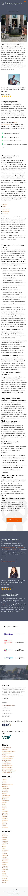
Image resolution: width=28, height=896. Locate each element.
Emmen (4, 822)
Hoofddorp (5, 843)
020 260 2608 (6, 716)
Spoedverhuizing (6, 760)
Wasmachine (6, 209)
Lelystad (4, 853)
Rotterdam (5, 868)
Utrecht (4, 875)
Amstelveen (5, 788)
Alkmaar (4, 779)
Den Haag (4, 813)
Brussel (4, 806)
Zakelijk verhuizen (7, 772)
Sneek (3, 871)
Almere (4, 782)
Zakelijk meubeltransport (9, 771)
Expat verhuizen (6, 747)
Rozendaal (5, 869)
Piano (4, 206)
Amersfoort (7, 549)
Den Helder (5, 815)
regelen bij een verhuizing (8, 561)
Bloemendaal (5, 800)
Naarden (4, 857)
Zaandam (4, 878)
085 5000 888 (6, 710)
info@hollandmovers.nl (8, 705)
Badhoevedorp (6, 795)
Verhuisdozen (5, 762)
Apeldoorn (5, 791)
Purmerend (5, 862)
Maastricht (5, 855)
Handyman (5, 749)
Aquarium (5, 213)
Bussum (4, 807)
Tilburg (4, 873)
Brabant (4, 802)
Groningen (5, 827)
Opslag (4, 755)
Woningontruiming (7, 769)
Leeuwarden (5, 850)
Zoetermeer (5, 880)
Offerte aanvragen (14, 520)
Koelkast (5, 204)
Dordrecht (5, 818)
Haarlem (4, 837)
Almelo (4, 781)
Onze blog (5, 698)
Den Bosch (5, 811)
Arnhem (4, 793)
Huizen (4, 846)
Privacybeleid (11, 893)
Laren (3, 848)
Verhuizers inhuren (7, 765)
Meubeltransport (6, 753)
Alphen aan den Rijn (7, 784)
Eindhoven (5, 820)
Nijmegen (4, 860)
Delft (3, 809)
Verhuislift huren (6, 763)
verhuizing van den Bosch (8, 547)
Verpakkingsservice (7, 767)
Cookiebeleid (17, 893)
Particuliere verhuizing (8, 756)
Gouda (4, 825)
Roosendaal (5, 866)
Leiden (4, 852)
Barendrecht (5, 797)
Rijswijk (4, 864)
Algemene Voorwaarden (19, 891)
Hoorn (4, 844)
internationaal (7, 604)
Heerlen (4, 839)
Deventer (4, 816)
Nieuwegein (5, 859)
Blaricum (4, 799)
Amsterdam (21, 547)
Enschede (4, 823)
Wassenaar (5, 877)
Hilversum (5, 841)
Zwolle (4, 882)
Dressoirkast (6, 211)
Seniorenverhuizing (7, 758)
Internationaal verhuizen (8, 751)
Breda (14, 549)
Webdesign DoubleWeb (8, 891)
